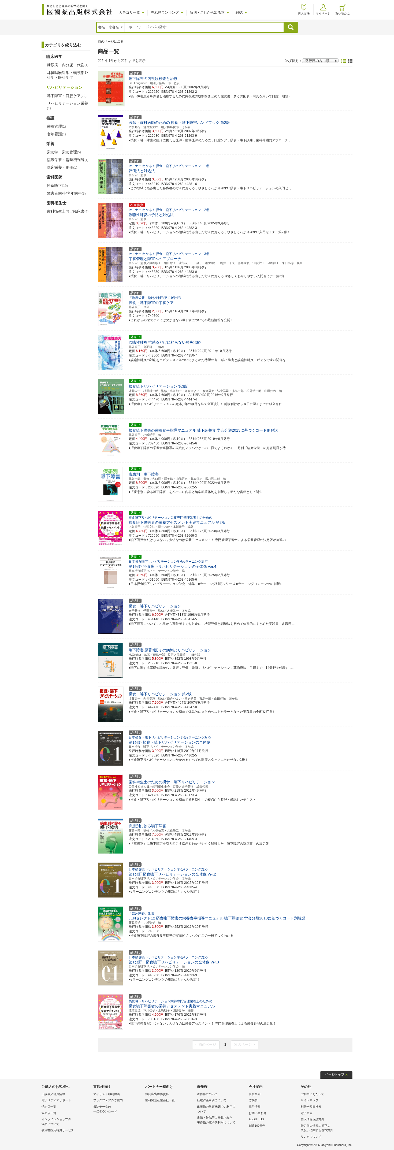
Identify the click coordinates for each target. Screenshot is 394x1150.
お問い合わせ (257, 1113)
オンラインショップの (56, 1122)
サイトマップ (309, 1100)
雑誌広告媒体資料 (157, 1094)
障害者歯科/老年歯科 (66, 193)
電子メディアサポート (56, 1100)
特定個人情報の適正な (317, 1128)
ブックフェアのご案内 (108, 1100)
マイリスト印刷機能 (106, 1094)
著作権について (207, 1094)
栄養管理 (56, 126)
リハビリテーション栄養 (67, 105)
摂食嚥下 (57, 185)
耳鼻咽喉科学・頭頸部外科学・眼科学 (67, 75)
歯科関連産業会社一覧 (160, 1100)
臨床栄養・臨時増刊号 (67, 160)
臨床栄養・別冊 (62, 167)
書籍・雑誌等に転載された (216, 1120)
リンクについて (311, 1136)
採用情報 (255, 1106)
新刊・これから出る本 (207, 12)
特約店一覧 (49, 1106)
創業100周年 (257, 1125)
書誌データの (105, 1109)
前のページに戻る (111, 41)
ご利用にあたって (312, 1094)
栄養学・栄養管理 (64, 152)
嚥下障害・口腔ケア (67, 96)
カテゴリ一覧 (129, 12)
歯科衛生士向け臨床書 (67, 211)
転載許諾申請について (211, 1100)
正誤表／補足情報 (53, 1094)
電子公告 (307, 1113)
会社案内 (255, 1094)
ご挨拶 (253, 1100)
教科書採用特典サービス (58, 1130)
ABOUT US (256, 1119)
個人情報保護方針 (312, 1119)
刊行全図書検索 (311, 1106)
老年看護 (56, 134)
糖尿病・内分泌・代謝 (67, 65)
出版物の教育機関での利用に (216, 1109)
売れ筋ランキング (165, 12)
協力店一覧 (49, 1113)
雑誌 (239, 12)
